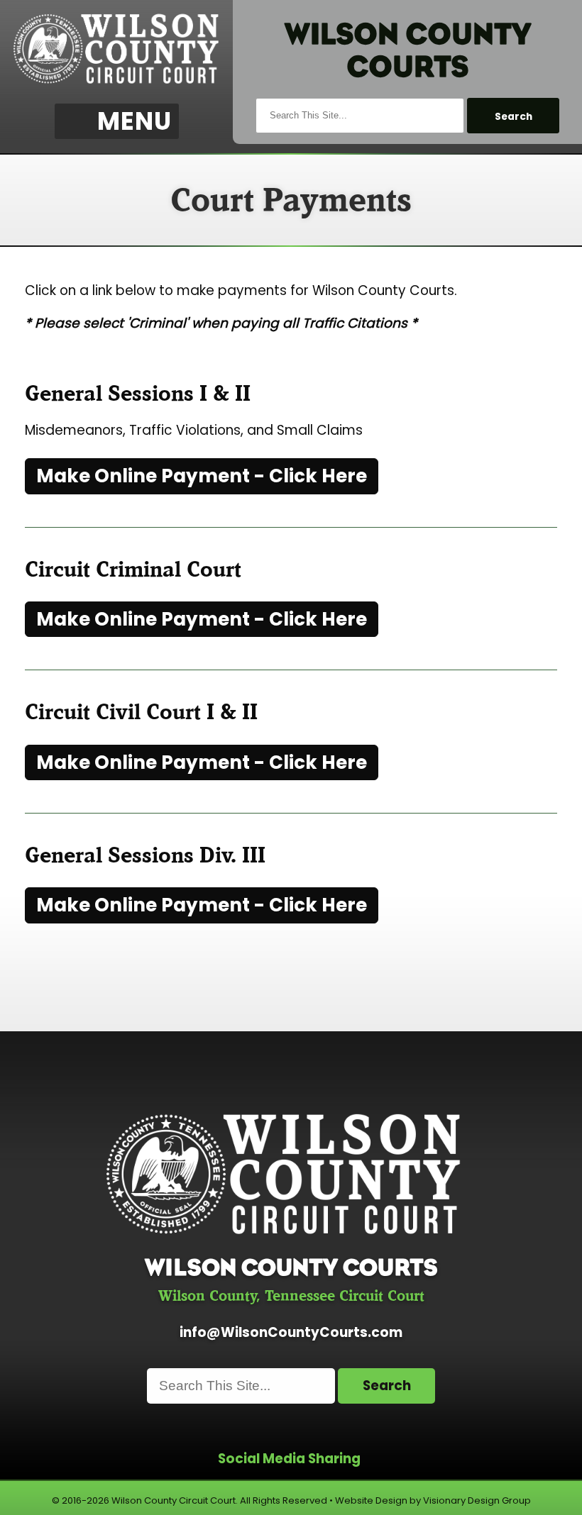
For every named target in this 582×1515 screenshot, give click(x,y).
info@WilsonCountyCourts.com (291, 1332)
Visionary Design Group (477, 1500)
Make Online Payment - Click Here (201, 476)
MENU (134, 121)
